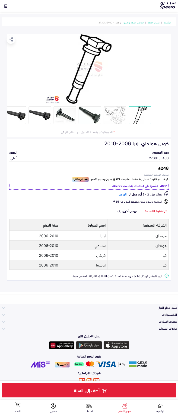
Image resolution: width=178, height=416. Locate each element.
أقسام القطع (154, 22)
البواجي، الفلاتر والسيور (133, 22)
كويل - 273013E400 (109, 22)
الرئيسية (167, 22)
